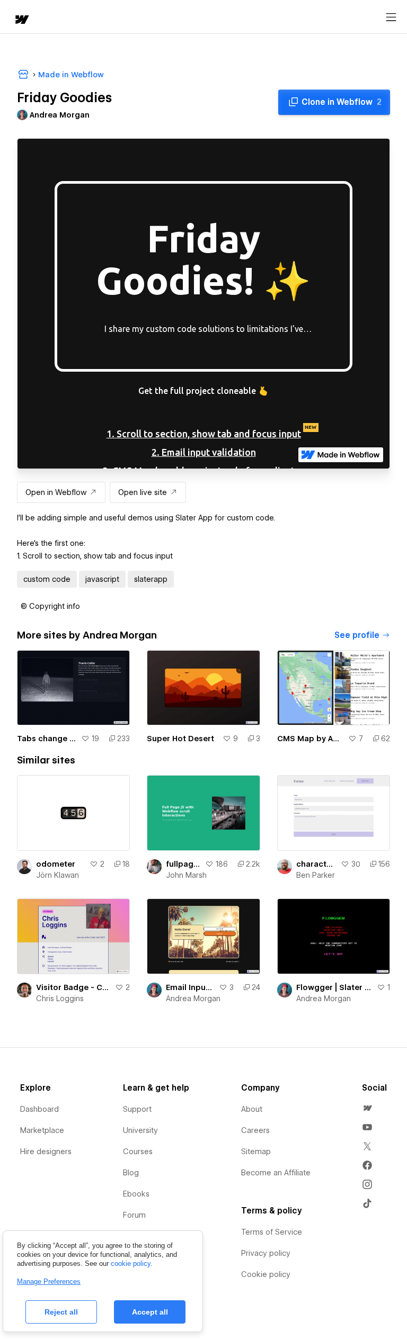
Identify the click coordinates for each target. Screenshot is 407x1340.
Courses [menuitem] (138, 1151)
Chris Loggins (60, 998)
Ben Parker (315, 875)
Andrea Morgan (193, 998)
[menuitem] (367, 1108)
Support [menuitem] (137, 1109)
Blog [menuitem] (131, 1172)
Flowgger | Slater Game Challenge (334, 987)
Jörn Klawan (57, 875)
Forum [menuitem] (134, 1215)
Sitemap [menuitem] (256, 1151)
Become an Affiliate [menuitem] (276, 1172)
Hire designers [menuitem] (46, 1151)
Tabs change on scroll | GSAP (47, 738)
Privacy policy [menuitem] (265, 1253)
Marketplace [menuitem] (42, 1130)
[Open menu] (391, 17)
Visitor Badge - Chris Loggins (73, 987)
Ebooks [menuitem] (136, 1194)
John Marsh (186, 875)
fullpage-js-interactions (183, 864)
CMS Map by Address (310, 738)
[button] (50, 606)
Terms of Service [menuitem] (271, 1232)
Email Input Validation (190, 987)
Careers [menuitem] (255, 1130)
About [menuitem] (251, 1109)
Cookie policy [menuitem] (265, 1274)
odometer (55, 864)
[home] (21, 20)
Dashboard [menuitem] (39, 1109)
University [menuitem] (140, 1130)
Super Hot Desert (180, 738)
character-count (316, 864)
